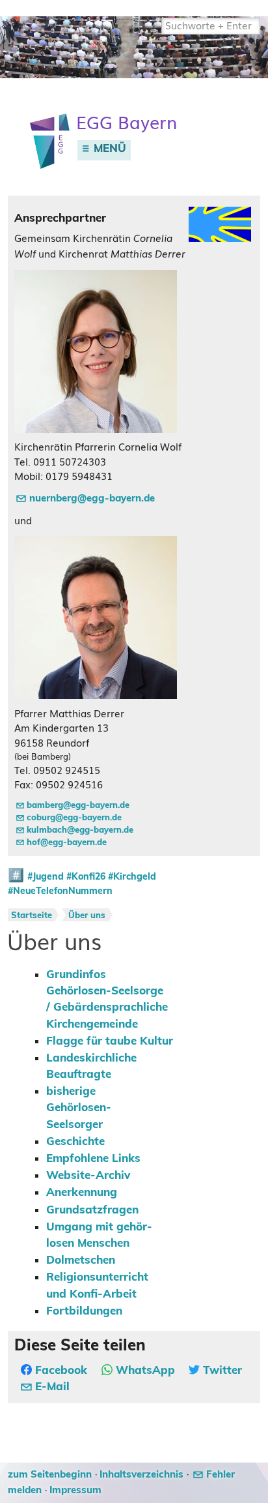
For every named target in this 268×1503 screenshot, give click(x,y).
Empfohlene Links (93, 1158)
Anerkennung (81, 1192)
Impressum (75, 1490)
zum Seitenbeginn (50, 1475)
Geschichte (75, 1142)
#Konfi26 (85, 877)
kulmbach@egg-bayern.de (80, 830)
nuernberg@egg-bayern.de (92, 498)
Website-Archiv (88, 1175)
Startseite (31, 916)
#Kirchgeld (132, 877)
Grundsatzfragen (92, 1210)
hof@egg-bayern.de (67, 843)
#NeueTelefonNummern (60, 891)
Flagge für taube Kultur (109, 1041)
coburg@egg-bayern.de (74, 818)
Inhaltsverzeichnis (141, 1475)
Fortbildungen (84, 1311)
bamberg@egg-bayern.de (78, 805)
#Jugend (45, 877)
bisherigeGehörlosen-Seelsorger (78, 1107)
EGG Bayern (126, 123)
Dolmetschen (80, 1260)
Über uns (86, 916)
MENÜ (108, 148)
